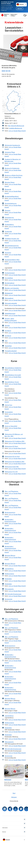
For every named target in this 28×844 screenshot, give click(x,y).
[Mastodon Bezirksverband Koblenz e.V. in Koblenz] (21, 809)
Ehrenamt (7, 210)
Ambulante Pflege (10, 152)
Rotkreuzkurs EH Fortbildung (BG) (14, 441)
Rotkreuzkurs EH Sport (11, 446)
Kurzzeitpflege (9, 278)
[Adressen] (14, 770)
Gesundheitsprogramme (12, 245)
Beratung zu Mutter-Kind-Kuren (13, 175)
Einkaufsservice (9, 217)
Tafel (6, 341)
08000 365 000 (6, 71)
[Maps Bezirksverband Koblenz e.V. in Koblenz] (15, 809)
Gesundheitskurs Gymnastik (13, 375)
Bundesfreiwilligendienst (12, 196)
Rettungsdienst (9, 298)
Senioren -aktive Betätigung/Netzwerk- (11, 319)
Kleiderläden (8, 579)
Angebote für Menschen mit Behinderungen (12, 160)
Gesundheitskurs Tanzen (12, 382)
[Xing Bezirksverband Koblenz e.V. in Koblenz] (10, 809)
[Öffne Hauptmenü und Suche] (25, 15)
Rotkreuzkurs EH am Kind (12, 456)
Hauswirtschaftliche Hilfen (12, 260)
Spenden (7, 325)
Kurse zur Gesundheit (11, 426)
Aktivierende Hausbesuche (12, 145)
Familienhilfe (8, 231)
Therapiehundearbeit (11, 351)
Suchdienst (8, 331)
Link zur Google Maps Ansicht (17, 131)
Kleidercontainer (9, 574)
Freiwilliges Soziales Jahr (12, 238)
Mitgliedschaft (9, 293)
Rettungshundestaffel (11, 303)
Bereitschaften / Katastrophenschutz (10, 520)
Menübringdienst (9, 283)
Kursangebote (9, 412)
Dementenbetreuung (10, 203)
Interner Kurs (8, 405)
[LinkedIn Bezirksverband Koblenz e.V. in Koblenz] (4, 809)
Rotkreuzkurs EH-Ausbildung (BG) (14, 461)
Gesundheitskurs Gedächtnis (13, 368)
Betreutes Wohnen (10, 555)
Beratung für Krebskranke (12, 168)
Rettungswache (9, 589)
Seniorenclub (8, 599)
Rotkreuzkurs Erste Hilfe (12, 467)
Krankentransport (10, 273)
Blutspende (8, 189)
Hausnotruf (8, 252)
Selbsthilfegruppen (10, 313)
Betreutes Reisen (10, 182)
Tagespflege (8, 346)
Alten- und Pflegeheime (11, 491)
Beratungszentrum (10, 512)
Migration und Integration (12, 288)
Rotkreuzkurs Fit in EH (11, 472)
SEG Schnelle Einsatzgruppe (13, 594)
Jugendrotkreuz (9, 569)
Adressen (7, 780)
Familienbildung (9, 224)
